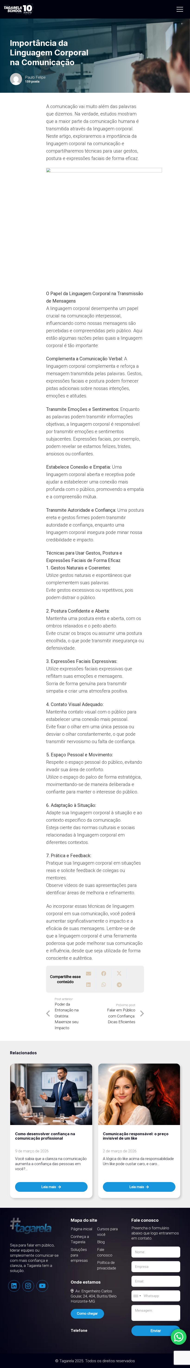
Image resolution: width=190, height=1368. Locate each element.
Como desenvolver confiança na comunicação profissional (45, 1136)
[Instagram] (28, 1286)
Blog (101, 1242)
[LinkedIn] (14, 1286)
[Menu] (180, 9)
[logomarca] (18, 9)
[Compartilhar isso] (103, 973)
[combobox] (137, 1296)
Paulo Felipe (35, 77)
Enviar (156, 1330)
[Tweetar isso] (119, 973)
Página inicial (81, 1229)
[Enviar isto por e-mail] (88, 973)
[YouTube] (42, 1286)
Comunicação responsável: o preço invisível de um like (135, 1136)
